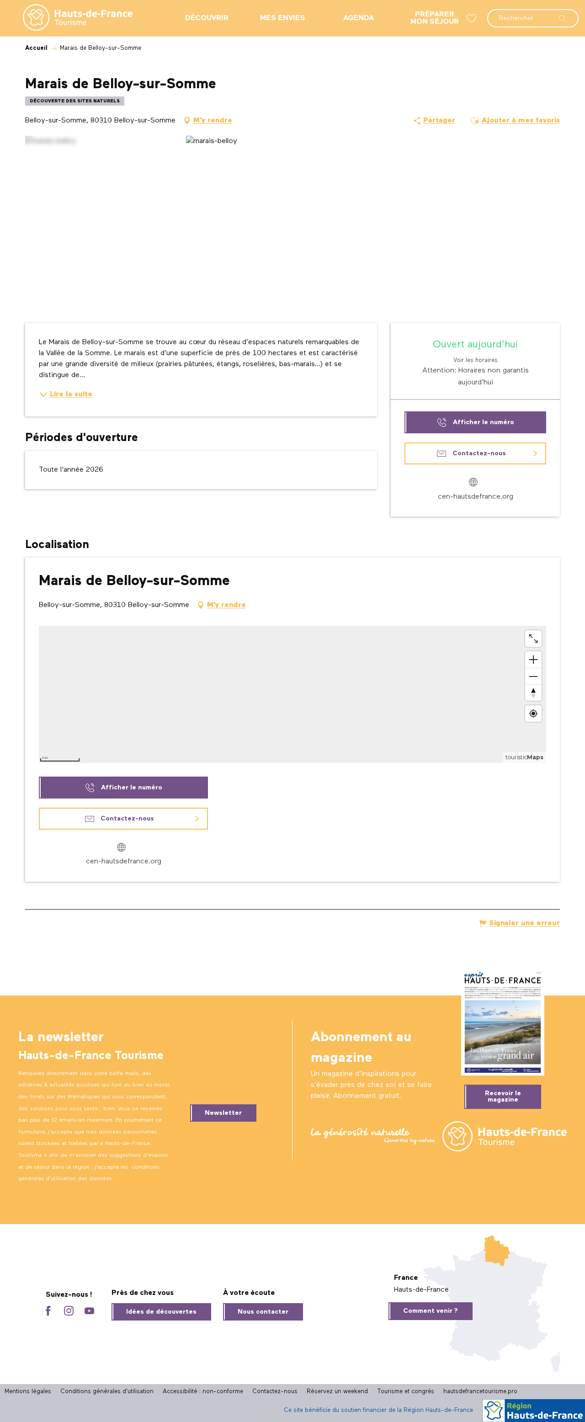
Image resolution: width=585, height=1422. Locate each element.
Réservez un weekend (337, 1392)
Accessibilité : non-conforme (203, 1392)
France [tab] (406, 1278)
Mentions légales (28, 1392)
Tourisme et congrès (405, 1392)
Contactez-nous (275, 1392)
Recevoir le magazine (503, 1096)
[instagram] (68, 1311)
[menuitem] (70, 18)
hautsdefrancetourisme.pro (480, 1392)
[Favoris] (472, 18)
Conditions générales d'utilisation (107, 1392)
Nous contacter (263, 1312)
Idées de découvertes (161, 1312)
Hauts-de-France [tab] (421, 1290)
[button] (532, 13)
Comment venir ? (430, 1311)
